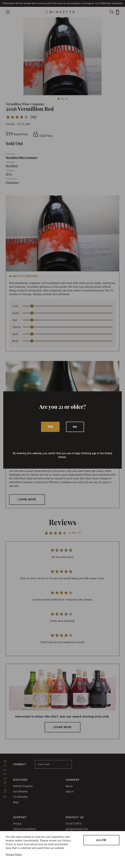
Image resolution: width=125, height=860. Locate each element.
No (75, 426)
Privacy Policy (14, 854)
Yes (50, 426)
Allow (101, 840)
